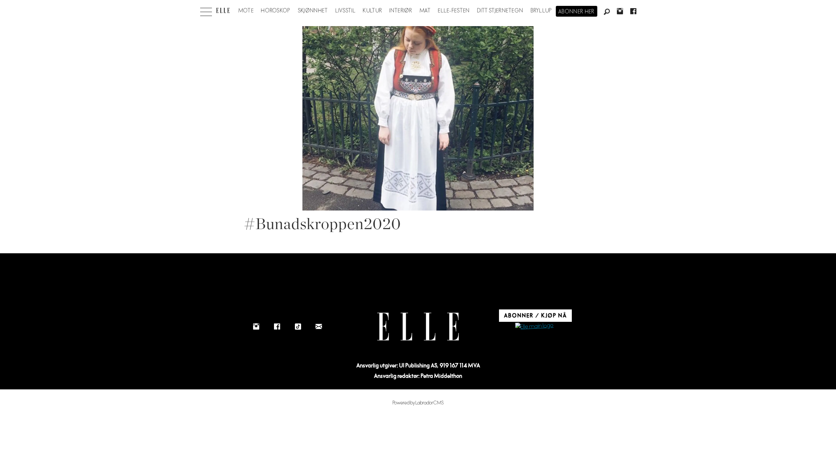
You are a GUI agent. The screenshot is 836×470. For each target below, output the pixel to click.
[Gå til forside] (223, 10)
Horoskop (275, 11)
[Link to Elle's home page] (418, 326)
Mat (425, 11)
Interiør (400, 11)
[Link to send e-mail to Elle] (319, 326)
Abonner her (576, 11)
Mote (246, 11)
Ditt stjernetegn (500, 11)
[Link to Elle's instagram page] (256, 326)
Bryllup (541, 11)
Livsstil (345, 11)
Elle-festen (454, 11)
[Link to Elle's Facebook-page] (277, 326)
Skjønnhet (313, 11)
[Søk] (606, 12)
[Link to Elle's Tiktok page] (298, 326)
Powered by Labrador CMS (418, 403)
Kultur (372, 11)
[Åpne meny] (206, 10)
